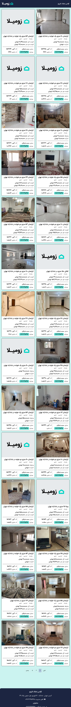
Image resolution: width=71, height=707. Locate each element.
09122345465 (59, 52)
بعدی (27, 671)
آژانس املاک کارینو (63, 4)
